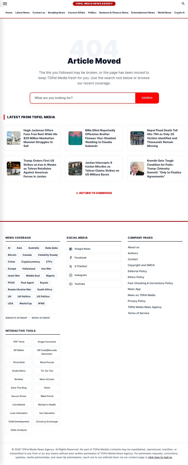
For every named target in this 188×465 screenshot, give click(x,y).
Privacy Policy (137, 300)
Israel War (14, 275)
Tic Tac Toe (47, 370)
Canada (27, 254)
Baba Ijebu (51, 247)
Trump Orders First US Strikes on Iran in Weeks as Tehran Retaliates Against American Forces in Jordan (40, 168)
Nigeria (50, 275)
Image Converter (47, 341)
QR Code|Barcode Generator (47, 352)
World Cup (25, 303)
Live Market (18, 404)
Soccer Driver (18, 396)
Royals (44, 282)
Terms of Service (138, 313)
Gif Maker (19, 350)
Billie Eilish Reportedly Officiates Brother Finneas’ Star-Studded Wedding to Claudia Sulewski (100, 138)
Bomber (19, 379)
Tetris (47, 387)
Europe (12, 268)
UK (9, 296)
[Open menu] (5, 4)
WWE (41, 303)
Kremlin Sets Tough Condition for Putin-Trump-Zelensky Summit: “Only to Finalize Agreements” (164, 168)
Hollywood (28, 268)
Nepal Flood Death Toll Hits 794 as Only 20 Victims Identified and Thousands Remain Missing (162, 138)
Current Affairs (76, 13)
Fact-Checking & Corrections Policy (150, 283)
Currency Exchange (47, 421)
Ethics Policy (136, 277)
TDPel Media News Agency (94, 3)
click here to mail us (160, 457)
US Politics (43, 296)
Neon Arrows (47, 379)
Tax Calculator (47, 413)
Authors (133, 253)
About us (133, 247)
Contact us (38, 13)
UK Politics (24, 296)
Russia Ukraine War (19, 289)
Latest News (22, 13)
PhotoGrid (19, 362)
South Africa (44, 289)
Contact (133, 259)
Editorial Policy (137, 271)
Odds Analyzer (19, 430)
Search (147, 98)
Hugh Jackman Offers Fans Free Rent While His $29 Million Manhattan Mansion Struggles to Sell (40, 138)
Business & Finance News (113, 13)
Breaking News (56, 13)
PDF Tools (18, 341)
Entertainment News (143, 13)
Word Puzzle (47, 362)
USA (10, 303)
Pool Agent (27, 282)
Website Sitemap (16, 317)
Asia (19, 247)
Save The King (19, 387)
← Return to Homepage (94, 193)
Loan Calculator (19, 413)
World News (164, 13)
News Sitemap (41, 317)
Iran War (46, 268)
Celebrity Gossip (48, 254)
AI (9, 247)
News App (134, 289)
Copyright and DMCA (141, 265)
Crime (11, 261)
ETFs (49, 261)
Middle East (33, 275)
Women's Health (47, 404)
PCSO (11, 282)
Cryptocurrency (30, 261)
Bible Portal (47, 396)
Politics (92, 13)
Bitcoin (12, 254)
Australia (33, 247)
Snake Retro (19, 370)
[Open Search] (183, 3)
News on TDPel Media (141, 295)
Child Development (18, 421)
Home (9, 13)
